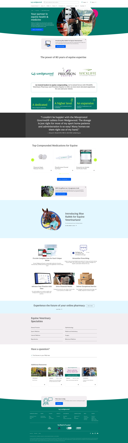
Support (84, 2)
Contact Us (59, 403)
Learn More (58, 309)
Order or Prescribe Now (37, 29)
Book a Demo (90, 305)
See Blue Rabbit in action (70, 225)
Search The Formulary (61, 193)
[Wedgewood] (36, 2)
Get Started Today (60, 46)
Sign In (93, 2)
